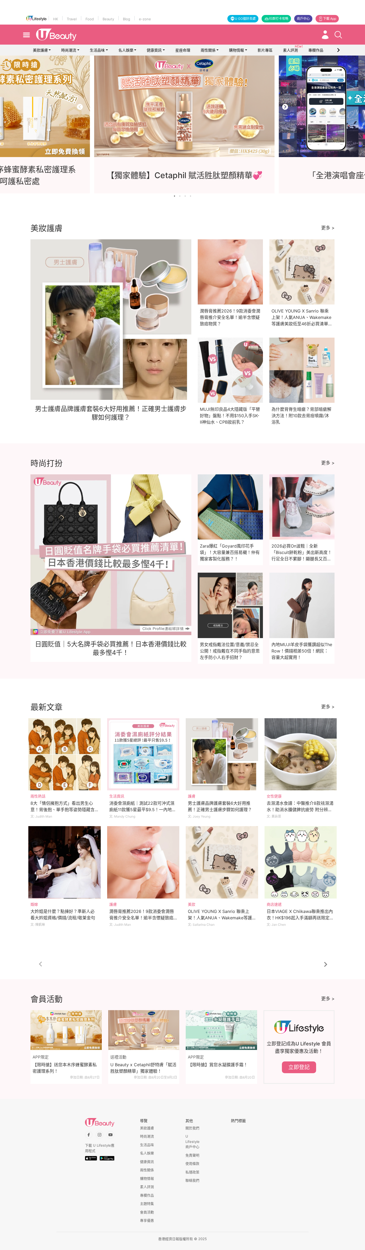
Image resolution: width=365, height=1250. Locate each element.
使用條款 (192, 1163)
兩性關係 (208, 50)
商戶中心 (303, 19)
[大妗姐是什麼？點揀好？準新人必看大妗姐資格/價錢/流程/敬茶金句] (64, 862)
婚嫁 (34, 904)
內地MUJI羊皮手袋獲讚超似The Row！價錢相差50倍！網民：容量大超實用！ (301, 651)
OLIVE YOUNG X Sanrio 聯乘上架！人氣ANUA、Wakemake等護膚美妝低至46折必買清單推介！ (220, 918)
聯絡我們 (192, 1180)
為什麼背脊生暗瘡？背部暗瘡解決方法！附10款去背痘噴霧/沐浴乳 (301, 416)
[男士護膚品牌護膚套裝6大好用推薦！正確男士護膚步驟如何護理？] (222, 754)
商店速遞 (274, 904)
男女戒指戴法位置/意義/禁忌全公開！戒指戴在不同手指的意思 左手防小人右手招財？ (230, 651)
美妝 (191, 904)
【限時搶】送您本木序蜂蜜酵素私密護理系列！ (65, 1068)
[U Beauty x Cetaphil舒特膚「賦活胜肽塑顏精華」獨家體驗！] (144, 1030)
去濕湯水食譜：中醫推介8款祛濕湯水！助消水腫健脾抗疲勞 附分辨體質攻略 (300, 809)
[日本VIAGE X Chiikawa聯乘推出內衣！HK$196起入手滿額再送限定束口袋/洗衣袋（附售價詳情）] (301, 862)
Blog (126, 19)
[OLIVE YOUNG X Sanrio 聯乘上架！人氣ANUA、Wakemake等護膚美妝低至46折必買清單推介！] (222, 862)
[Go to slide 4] (190, 196)
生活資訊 (116, 796)
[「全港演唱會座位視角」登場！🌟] (187, 106)
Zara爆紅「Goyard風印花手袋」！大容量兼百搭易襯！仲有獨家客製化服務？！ (230, 552)
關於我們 (192, 1128)
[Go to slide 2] (179, 196)
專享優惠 (147, 1220)
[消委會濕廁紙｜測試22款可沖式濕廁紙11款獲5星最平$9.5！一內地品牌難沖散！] (143, 754)
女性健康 (274, 796)
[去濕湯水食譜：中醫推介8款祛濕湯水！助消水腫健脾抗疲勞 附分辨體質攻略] (301, 754)
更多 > (328, 228)
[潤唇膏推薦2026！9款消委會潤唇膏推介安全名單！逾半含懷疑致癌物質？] (143, 862)
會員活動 (147, 1212)
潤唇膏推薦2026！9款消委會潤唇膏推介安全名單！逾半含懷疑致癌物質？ (230, 317)
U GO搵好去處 (245, 19)
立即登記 (299, 1067)
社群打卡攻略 (278, 19)
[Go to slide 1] (174, 196)
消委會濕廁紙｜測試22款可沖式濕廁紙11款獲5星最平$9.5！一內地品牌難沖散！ (142, 809)
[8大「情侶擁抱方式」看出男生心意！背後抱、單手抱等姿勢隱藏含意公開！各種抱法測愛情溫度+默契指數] (64, 754)
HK (55, 19)
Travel (72, 19)
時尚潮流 (68, 50)
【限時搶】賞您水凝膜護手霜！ (218, 1064)
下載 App (329, 19)
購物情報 (236, 50)
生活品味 (97, 50)
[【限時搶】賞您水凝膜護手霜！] (221, 1030)
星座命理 (182, 50)
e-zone (145, 19)
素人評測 (147, 1187)
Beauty (108, 19)
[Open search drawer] (338, 34)
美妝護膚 (40, 50)
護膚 (191, 796)
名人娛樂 (125, 50)
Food (90, 19)
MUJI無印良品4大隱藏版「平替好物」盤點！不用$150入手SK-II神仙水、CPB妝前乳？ (230, 416)
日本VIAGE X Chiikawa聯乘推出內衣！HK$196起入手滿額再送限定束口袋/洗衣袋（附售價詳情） (300, 918)
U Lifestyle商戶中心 (192, 1141)
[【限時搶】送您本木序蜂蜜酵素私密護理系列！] (66, 1030)
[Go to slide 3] (185, 196)
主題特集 (147, 1203)
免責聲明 (192, 1155)
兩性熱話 (37, 796)
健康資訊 (154, 50)
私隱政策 (192, 1172)
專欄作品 (147, 1195)
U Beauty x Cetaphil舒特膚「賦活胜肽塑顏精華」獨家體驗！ (143, 1068)
